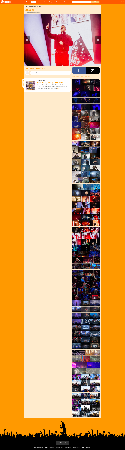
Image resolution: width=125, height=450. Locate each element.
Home (27, 2)
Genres (66, 2)
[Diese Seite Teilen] (79, 70)
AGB (83, 447)
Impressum (51, 447)
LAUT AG (44, 447)
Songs (51, 2)
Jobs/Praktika (76, 447)
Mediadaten (68, 447)
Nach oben (62, 443)
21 (59, 88)
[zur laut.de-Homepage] (7, 2)
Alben (45, 2)
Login (122, 1)
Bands (39, 2)
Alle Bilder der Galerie (81, 76)
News (33, 2)
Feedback (89, 447)
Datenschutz (59, 447)
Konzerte (58, 2)
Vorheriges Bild (36, 40)
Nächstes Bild (62, 40)
